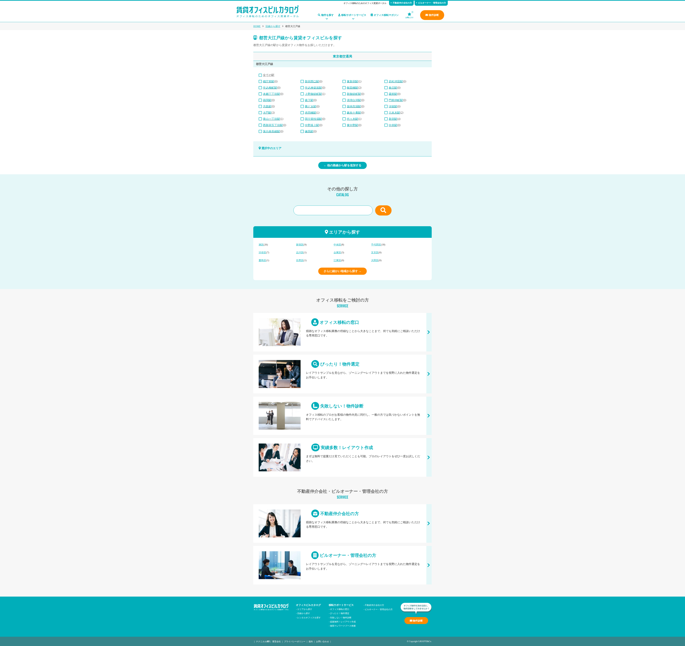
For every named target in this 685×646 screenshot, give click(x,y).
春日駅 (393, 87)
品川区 (300, 252)
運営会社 (276, 641)
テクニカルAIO (263, 641)
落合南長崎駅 (271, 131)
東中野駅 (352, 125)
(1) (354, 81)
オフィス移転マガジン (386, 15)
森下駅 (309, 100)
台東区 (337, 252)
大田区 (375, 260)
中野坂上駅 (312, 125)
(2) (396, 112)
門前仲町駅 (396, 100)
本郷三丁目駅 (271, 93)
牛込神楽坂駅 (313, 87)
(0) (270, 81)
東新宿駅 (352, 81)
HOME (257, 26)
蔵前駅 (393, 93)
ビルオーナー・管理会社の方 (432, 3)
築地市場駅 (354, 106)
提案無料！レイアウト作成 (343, 621)
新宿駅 (393, 118)
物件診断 (434, 15)
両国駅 (267, 100)
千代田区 (376, 244)
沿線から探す (272, 26)
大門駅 (267, 112)
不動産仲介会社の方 (402, 3)
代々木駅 (352, 118)
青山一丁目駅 (271, 118)
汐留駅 (393, 106)
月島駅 (267, 106)
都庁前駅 (268, 81)
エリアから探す (304, 608)
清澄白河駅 (354, 100)
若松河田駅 (396, 81)
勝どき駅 (310, 106)
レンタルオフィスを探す (309, 617)
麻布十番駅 (354, 112)
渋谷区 (262, 252)
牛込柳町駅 (270, 87)
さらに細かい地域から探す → (342, 271)
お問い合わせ (322, 641)
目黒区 (300, 260)
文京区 (375, 252)
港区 (261, 244)
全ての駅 (268, 75)
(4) (394, 118)
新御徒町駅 (354, 93)
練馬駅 (309, 131)
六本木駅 (394, 112)
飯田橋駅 (352, 87)
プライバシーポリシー (294, 641)
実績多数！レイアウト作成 (342, 457)
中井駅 (393, 125)
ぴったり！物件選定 (342, 374)
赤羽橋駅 (310, 112)
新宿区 (300, 244)
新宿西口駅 (312, 81)
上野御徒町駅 (313, 93)
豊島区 (262, 260)
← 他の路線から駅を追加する (342, 165)
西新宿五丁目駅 (273, 125)
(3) (354, 87)
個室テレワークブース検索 (343, 625)
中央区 (337, 244)
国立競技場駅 (313, 118)
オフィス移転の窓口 (342, 332)
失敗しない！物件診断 (342, 416)
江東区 (337, 260)
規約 (311, 641)
